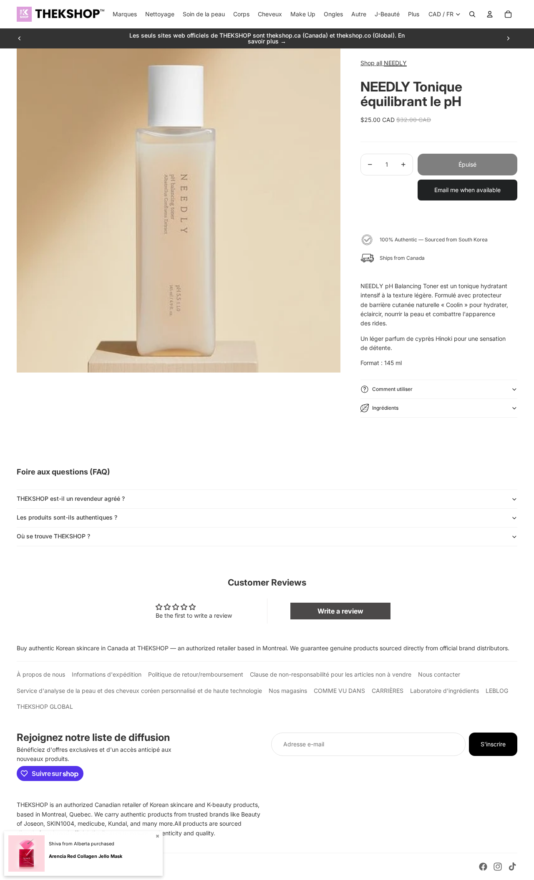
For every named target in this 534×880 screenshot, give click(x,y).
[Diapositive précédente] (19, 38)
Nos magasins (288, 690)
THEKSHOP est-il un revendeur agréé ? (71, 498)
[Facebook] (483, 867)
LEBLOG (497, 690)
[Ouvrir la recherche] (472, 14)
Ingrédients (385, 408)
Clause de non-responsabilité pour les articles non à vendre (330, 674)
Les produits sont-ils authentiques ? (67, 517)
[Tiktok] (512, 867)
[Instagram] (498, 867)
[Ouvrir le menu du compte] (490, 14)
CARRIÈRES (387, 690)
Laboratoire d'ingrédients (444, 690)
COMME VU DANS (339, 690)
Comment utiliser (392, 389)
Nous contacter (439, 674)
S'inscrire (493, 744)
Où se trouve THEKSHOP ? (53, 536)
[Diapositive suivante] (508, 38)
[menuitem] (413, 14)
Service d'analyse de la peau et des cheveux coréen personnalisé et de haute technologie (139, 690)
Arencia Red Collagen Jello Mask (85, 856)
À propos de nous (41, 674)
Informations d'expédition (106, 674)
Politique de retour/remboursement (195, 674)
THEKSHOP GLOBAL (45, 706)
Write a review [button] (340, 611)
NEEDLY (395, 62)
